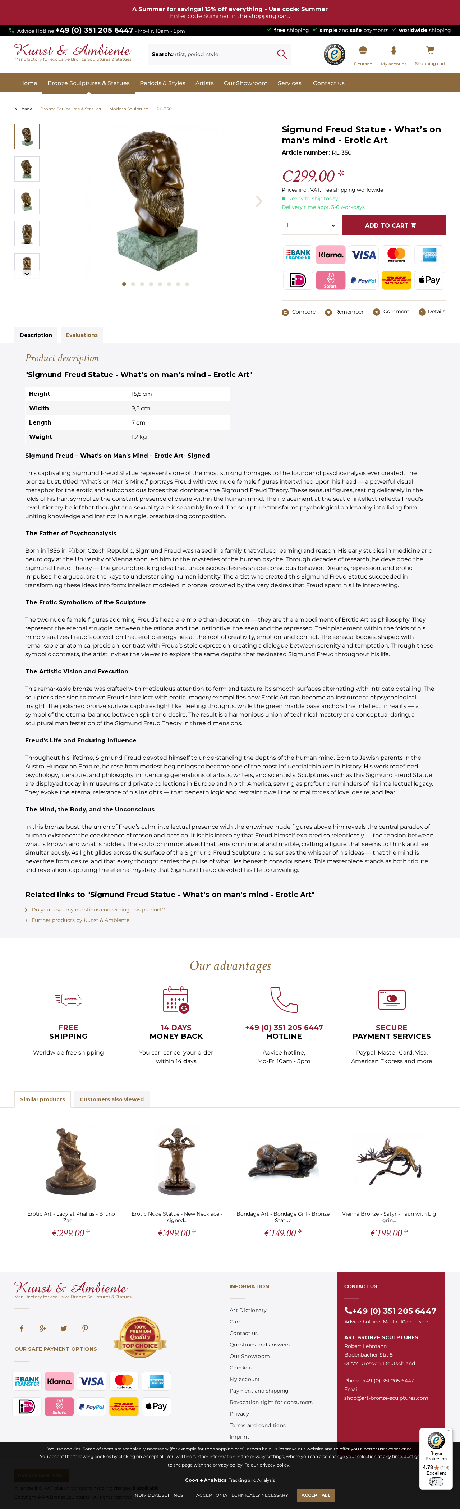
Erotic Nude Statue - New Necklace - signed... (177, 1217)
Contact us (244, 1333)
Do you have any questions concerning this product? (97, 909)
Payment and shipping (259, 1390)
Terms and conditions (258, 1425)
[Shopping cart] (430, 51)
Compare (303, 311)
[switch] (436, 1481)
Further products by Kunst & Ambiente (79, 920)
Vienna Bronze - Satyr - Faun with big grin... (389, 1217)
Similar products (42, 1099)
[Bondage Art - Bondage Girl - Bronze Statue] (283, 1161)
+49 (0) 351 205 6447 (94, 30)
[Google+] (43, 1329)
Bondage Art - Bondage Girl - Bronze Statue (283, 1217)
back (27, 108)
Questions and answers (260, 1344)
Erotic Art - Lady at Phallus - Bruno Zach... (71, 1217)
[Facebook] (21, 1329)
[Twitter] (64, 1329)
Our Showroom (250, 1356)
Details (436, 311)
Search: (162, 54)
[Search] (282, 54)
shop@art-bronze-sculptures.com (386, 1398)
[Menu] (448, 1432)
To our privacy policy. (267, 1465)
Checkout (242, 1367)
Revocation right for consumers (271, 1402)
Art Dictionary (248, 1310)
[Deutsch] (363, 51)
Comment (395, 311)
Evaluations (82, 335)
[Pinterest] (85, 1329)
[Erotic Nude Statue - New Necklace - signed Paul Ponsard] (177, 1161)
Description (36, 335)
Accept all (316, 1495)
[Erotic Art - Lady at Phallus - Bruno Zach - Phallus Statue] (71, 1161)
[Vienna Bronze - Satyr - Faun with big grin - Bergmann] (389, 1161)
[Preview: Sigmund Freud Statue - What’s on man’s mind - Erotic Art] (27, 136)
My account (245, 1379)
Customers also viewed (112, 1099)
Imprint (239, 1436)
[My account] (393, 51)
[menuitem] (219, 54)
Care (236, 1321)
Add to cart (387, 225)
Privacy (239, 1413)
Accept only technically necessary (242, 1495)
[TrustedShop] (334, 54)
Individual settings (158, 1495)
